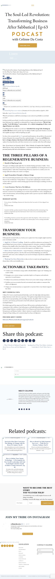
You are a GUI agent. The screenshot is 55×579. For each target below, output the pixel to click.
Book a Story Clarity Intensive (13, 250)
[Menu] (33, 5)
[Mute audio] (3, 78)
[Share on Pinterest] (11, 340)
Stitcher (13, 86)
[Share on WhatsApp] (22, 340)
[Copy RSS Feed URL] (3, 92)
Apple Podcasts (7, 86)
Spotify (18, 86)
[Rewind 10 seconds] (5, 78)
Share (11, 82)
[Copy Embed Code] (3, 109)
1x (8, 78)
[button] (19, 409)
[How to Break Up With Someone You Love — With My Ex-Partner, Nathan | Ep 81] (40, 445)
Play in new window (16, 110)
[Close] (3, 84)
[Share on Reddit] (26, 340)
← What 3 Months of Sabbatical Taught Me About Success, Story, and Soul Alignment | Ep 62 (14, 347)
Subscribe (6, 82)
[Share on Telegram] (30, 340)
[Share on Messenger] (33, 340)
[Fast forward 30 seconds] (11, 78)
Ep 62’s (21, 136)
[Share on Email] (18, 340)
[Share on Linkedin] (15, 340)
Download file (6, 110)
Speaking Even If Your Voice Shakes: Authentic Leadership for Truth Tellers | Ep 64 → (40, 346)
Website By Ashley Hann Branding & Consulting (13, 576)
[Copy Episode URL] (3, 102)
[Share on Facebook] (4, 340)
